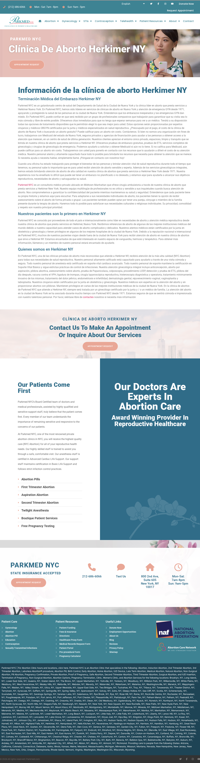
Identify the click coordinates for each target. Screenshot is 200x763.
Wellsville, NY (64, 684)
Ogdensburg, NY (126, 700)
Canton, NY (124, 736)
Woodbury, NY (135, 681)
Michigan (109, 746)
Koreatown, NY (92, 717)
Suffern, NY (39, 690)
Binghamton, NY (46, 740)
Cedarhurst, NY (109, 736)
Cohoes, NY (12, 736)
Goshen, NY (36, 726)
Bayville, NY (75, 740)
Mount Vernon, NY (44, 707)
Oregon (31, 749)
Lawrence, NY (9, 717)
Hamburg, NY (176, 723)
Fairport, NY (81, 730)
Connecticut (29, 746)
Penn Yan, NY (138, 697)
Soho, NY (116, 690)
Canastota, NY (138, 736)
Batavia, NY (122, 740)
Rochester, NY (174, 694)
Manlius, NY (147, 710)
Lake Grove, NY (57, 717)
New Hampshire (164, 746)
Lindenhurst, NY (140, 713)
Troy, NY (137, 687)
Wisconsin (119, 749)
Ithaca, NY (60, 720)
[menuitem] (40, 21)
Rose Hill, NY (126, 694)
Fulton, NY (144, 726)
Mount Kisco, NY (63, 707)
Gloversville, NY (51, 726)
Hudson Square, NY (138, 720)
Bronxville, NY (186, 736)
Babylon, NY (172, 740)
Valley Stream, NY (34, 687)
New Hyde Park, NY (172, 704)
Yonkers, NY (120, 681)
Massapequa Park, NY (110, 710)
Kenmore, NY (171, 717)
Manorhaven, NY (131, 710)
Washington (90, 749)
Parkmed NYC (25, 184)
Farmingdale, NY (64, 730)
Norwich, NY (155, 700)
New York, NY (99, 704)
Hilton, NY (19, 723)
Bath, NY (110, 740)
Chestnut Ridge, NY (63, 736)
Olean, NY (92, 700)
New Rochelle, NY (135, 704)
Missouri (131, 746)
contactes (88, 297)
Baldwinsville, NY (156, 740)
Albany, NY (96, 743)
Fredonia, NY (171, 726)
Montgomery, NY (98, 707)
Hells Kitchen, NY (86, 723)
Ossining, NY (51, 700)
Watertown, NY (123, 684)
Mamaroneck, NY (180, 710)
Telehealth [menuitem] (126, 21)
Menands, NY (8, 710)
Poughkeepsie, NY (15, 697)
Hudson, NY (174, 720)
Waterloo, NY (138, 684)
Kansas (65, 746)
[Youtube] (172, 3)
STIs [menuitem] (86, 21)
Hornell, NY (7, 723)
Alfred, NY (72, 743)
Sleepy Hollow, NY (132, 690)
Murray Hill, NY (26, 707)
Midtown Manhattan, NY (163, 707)
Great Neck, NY (21, 726)
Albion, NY (84, 743)
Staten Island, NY (50, 681)
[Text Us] (121, 567)
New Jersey (180, 746)
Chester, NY (80, 736)
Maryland (82, 746)
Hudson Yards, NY (117, 720)
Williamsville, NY (171, 681)
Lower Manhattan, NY (56, 713)
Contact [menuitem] (188, 21)
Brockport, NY (9, 740)
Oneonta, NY (66, 700)
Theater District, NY (184, 687)
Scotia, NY (162, 690)
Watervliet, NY (107, 684)
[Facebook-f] (158, 3)
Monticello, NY (80, 707)
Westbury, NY (9, 684)
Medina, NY (22, 710)
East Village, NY (171, 730)
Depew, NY (114, 733)
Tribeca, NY (149, 687)
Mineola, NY (144, 707)
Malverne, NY (8, 713)
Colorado (17, 746)
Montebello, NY (115, 707)
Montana (141, 746)
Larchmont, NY (24, 717)
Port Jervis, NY (48, 697)
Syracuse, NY (24, 690)
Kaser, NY (184, 717)
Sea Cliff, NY (148, 690)
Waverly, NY (92, 684)
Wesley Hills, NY (48, 684)
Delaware (41, 746)
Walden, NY (18, 687)
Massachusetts (96, 746)
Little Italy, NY (108, 713)
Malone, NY (22, 713)
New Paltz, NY (153, 704)
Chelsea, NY (94, 736)
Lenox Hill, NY (170, 713)
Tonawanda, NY (165, 687)
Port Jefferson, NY (66, 697)
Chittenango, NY (43, 736)
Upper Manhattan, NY (88, 681)
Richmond (122, 743)
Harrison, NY (146, 723)
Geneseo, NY (113, 726)
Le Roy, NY (184, 713)
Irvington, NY (90, 720)
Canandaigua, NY (156, 736)
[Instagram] (165, 3)
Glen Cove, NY (84, 726)
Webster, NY (78, 684)
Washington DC (104, 749)
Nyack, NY (142, 700)
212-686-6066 (92, 576)
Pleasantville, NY (104, 697)
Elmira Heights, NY (126, 730)
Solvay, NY (105, 690)
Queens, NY (34, 681)
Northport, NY (170, 700)
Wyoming (130, 749)
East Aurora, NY (67, 733)
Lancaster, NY (41, 717)
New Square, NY (116, 704)
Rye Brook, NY (101, 694)
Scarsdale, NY (9, 694)
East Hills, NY (33, 733)
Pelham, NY (173, 697)
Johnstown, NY (9, 720)
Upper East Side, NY (87, 687)
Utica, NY (49, 687)
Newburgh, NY (70, 704)
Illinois (57, 746)
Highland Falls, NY (35, 723)
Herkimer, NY (52, 723)
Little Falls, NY (123, 713)
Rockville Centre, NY (155, 694)
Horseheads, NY (189, 720)
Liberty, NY (155, 713)
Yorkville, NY (106, 681)
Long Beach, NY (76, 713)
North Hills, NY (35, 704)
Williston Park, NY (153, 681)
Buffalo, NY (172, 736)
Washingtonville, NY (156, 684)
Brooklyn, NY (176, 677)
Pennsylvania (43, 749)
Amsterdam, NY (23, 743)
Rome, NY (139, 694)
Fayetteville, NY (47, 730)
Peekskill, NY (186, 697)
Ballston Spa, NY (138, 740)
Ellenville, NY (155, 730)
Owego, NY (24, 700)
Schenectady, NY (178, 690)
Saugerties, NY (25, 694)
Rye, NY (114, 694)
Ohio (23, 749)
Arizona (184, 743)
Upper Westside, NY (65, 687)
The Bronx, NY (67, 681)
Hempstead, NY (68, 723)
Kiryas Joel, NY (109, 717)
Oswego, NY (37, 700)
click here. (63, 668)
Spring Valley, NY (71, 690)
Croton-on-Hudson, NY (147, 733)
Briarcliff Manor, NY (27, 740)
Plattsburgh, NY (122, 697)
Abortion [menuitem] (50, 21)
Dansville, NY (127, 733)
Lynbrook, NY (36, 713)
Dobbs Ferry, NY (98, 733)
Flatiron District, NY (28, 730)
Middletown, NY (185, 707)
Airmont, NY (109, 743)
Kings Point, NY (155, 717)
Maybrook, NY (56, 710)
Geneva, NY (99, 726)
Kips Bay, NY (125, 717)
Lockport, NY (93, 713)
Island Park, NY (74, 720)
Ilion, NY (102, 720)
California (6, 746)
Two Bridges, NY (107, 687)
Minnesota (120, 746)
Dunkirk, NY (83, 733)
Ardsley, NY (8, 743)
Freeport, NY (157, 726)
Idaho (50, 746)
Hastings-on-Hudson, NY (126, 723)
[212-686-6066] (92, 567)
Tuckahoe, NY (125, 687)
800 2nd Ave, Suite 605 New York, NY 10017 (150, 582)
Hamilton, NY (161, 723)
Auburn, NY (186, 740)
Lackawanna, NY (75, 717)
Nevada (151, 746)
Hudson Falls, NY (158, 720)
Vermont (69, 749)
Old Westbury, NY (108, 700)
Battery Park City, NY (94, 740)
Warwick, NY (174, 684)
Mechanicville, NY (39, 710)
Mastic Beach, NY (74, 710)
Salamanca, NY (85, 694)
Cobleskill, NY (26, 736)
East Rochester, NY (15, 733)
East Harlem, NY (49, 733)
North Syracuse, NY (16, 704)
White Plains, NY (189, 681)
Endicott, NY (94, 730)
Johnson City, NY (27, 720)
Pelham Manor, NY (156, 697)
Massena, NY (91, 710)
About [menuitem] (173, 21)
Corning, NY (181, 733)
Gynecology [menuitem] (69, 21)
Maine (73, 746)
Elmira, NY (142, 730)
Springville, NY (53, 690)
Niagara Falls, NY (52, 704)
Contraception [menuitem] (104, 21)
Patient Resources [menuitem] (151, 21)
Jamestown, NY (45, 720)
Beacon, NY (62, 740)
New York (15, 749)
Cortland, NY (166, 733)
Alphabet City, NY (57, 743)
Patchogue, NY (9, 700)
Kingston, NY (139, 717)
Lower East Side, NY (16, 681)
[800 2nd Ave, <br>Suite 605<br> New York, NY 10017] (150, 567)
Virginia (78, 749)
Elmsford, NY (108, 730)
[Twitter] (151, 3)
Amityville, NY (39, 743)
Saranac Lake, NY (66, 694)
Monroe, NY (131, 707)
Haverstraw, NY (104, 723)
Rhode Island (57, 749)
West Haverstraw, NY (27, 684)
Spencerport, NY (89, 690)
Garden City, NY (129, 726)
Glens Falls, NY (68, 726)
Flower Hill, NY (187, 726)
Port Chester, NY (86, 697)
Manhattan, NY (162, 710)
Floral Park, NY (9, 730)
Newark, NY (85, 704)
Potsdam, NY (33, 697)
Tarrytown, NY (9, 690)
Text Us (121, 576)
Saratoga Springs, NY (45, 694)
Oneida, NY (80, 700)
